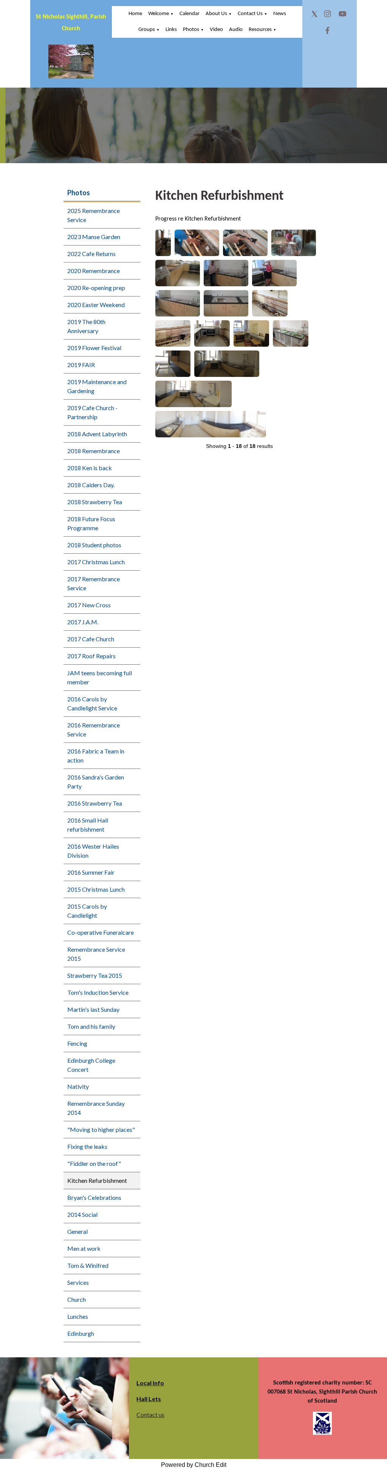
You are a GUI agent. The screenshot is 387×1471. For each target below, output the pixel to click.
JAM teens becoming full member (99, 677)
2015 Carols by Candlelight (87, 911)
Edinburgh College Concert (91, 1065)
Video (216, 29)
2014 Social (82, 1214)
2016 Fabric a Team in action (95, 755)
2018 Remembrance (93, 450)
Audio (236, 29)
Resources (260, 29)
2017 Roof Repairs (91, 655)
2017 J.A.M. (82, 621)
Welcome (158, 14)
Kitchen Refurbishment (97, 1180)
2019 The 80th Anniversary (86, 326)
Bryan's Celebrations (94, 1197)
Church (76, 1299)
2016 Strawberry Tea (94, 803)
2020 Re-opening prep (96, 287)
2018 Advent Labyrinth (97, 433)
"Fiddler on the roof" (94, 1163)
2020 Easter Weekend (96, 304)
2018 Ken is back (89, 467)
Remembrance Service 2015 (96, 954)
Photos (191, 29)
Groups (146, 29)
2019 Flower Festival (94, 347)
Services (78, 1282)
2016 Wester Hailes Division (93, 851)
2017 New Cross (89, 604)
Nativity (78, 1086)
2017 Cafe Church (90, 638)
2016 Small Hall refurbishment (87, 825)
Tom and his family (91, 1026)
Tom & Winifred (87, 1265)
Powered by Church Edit (193, 1465)
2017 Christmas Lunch (96, 561)
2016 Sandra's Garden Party (95, 781)
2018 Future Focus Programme (91, 523)
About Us (216, 14)
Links (171, 29)
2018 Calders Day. (91, 484)
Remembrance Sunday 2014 (96, 1108)
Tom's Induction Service (97, 992)
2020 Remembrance (93, 270)
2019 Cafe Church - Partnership (92, 412)
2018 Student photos (94, 544)
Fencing (77, 1043)
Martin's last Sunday (93, 1009)
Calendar (190, 14)
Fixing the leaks (87, 1146)
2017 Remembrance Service (93, 583)
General (77, 1231)
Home (135, 14)
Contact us (150, 1414)
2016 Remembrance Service (93, 729)
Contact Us (250, 14)
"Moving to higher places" (101, 1129)
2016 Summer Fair (91, 872)
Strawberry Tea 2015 (94, 975)
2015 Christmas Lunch (96, 889)
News (279, 14)
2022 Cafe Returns (91, 253)
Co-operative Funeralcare (100, 932)
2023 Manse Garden (93, 236)
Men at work (84, 1248)
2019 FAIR (81, 364)
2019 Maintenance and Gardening (97, 386)
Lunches (77, 1316)
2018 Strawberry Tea (94, 501)
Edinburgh (80, 1333)
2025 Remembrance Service (93, 215)
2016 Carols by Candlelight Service (92, 703)
